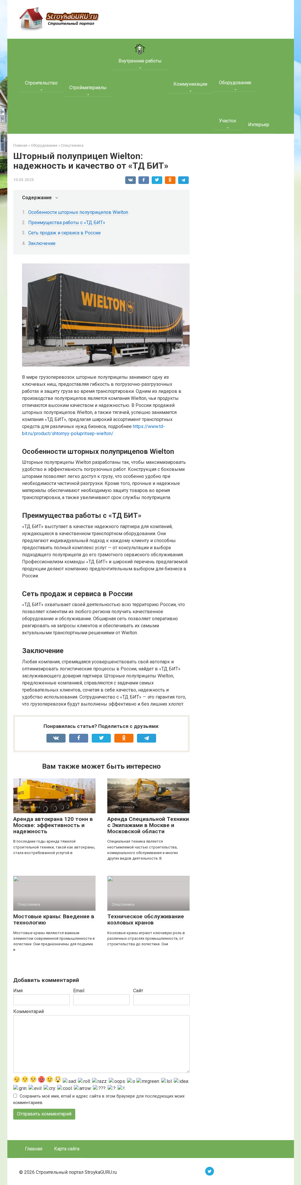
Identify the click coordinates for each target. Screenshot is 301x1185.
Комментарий (28, 1011)
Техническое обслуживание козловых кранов (145, 919)
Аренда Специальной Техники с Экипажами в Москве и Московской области (148, 825)
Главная (33, 1149)
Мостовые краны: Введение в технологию (53, 919)
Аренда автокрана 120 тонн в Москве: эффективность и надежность (53, 825)
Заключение (42, 243)
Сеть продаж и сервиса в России (64, 233)
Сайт (138, 990)
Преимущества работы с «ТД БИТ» (66, 222)
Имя (18, 990)
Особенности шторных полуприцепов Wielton (78, 212)
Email (78, 990)
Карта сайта (66, 1149)
